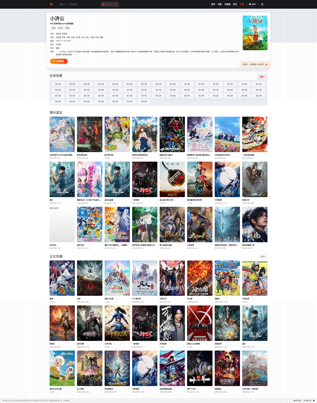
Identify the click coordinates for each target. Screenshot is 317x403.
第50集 (115, 101)
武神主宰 (245, 200)
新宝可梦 (80, 245)
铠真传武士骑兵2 (166, 155)
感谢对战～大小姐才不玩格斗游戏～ (89, 200)
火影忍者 (245, 299)
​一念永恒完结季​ (248, 155)
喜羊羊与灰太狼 (56, 389)
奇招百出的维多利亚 (140, 155)
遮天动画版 (109, 200)
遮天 (51, 200)
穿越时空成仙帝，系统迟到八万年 (227, 245)
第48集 (87, 101)
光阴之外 (163, 299)
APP (254, 4)
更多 (262, 256)
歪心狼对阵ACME (167, 200)
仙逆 (78, 299)
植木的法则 (109, 155)
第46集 (58, 101)
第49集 (101, 101)
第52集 (144, 101)
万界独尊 (218, 200)
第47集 (72, 101)
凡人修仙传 (136, 299)
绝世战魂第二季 (248, 245)
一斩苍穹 (135, 200)
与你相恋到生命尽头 (222, 155)
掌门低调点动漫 (166, 245)
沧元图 (189, 299)
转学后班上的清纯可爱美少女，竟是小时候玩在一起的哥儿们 (144, 245)
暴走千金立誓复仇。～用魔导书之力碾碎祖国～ (117, 245)
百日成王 (53, 245)
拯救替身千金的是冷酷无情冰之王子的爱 (199, 155)
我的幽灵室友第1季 (194, 200)
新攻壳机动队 (82, 155)
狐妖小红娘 (109, 299)
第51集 (129, 101)
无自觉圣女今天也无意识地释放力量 (62, 155)
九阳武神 (190, 245)
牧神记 (52, 344)
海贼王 (217, 299)
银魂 (51, 299)
